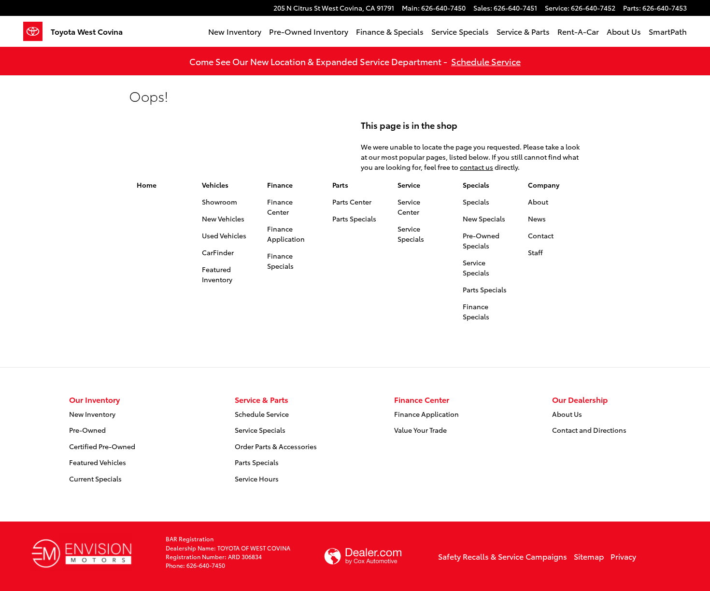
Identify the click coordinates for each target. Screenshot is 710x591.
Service (409, 185)
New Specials (484, 218)
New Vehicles (223, 218)
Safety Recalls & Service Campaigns (502, 556)
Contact (541, 235)
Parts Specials (354, 218)
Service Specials (460, 31)
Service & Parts (523, 31)
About (538, 201)
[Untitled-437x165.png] (81, 552)
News (537, 218)
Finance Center (280, 207)
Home (146, 185)
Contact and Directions (589, 430)
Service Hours (257, 478)
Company (543, 185)
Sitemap (589, 556)
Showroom (219, 201)
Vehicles (215, 185)
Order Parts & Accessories (276, 446)
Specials (476, 185)
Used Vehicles (224, 235)
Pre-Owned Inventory (308, 31)
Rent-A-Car (578, 31)
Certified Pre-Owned (102, 446)
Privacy (623, 556)
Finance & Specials (390, 31)
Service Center (409, 207)
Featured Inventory (217, 274)
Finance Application (286, 234)
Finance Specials (280, 261)
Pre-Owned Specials (481, 240)
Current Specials (95, 478)
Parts (340, 185)
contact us (476, 167)
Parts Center (351, 201)
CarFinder (218, 252)
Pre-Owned (87, 430)
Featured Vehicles (97, 462)
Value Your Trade (420, 430)
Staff (535, 252)
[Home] (37, 31)
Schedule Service (486, 61)
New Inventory (234, 31)
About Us (624, 31)
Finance (280, 185)
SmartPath (668, 31)
